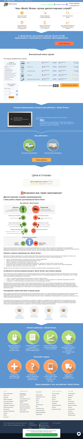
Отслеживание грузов (8, 403)
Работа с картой (23, 409)
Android (43, 28)
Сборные (37, 398)
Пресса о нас (6, 395)
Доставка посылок (39, 404)
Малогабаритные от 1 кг (40, 396)
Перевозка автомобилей (40, 412)
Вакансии (5, 413)
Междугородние (55, 401)
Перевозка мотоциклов (56, 405)
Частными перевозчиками (29, 153)
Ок (41, 434)
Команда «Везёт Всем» (8, 393)
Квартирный (70, 395)
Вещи (37, 406)
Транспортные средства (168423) (10, 73)
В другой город (71, 401)
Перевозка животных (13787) (10, 74)
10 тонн (37, 402)
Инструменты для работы (25, 405)
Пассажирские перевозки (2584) (10, 75)
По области (70, 411)
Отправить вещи (71, 403)
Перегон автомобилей (40, 410)
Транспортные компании (8, 401)
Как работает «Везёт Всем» (9, 411)
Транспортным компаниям (25, 407)
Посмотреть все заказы (69, 85)
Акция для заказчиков (8, 399)
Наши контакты (6, 409)
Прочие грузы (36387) (8, 79)
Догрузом (54, 407)
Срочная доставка (55, 393)
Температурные (39, 414)
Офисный (70, 397)
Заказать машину (39, 394)
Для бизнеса (6, 416)
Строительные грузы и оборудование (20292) (9, 70)
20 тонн (37, 400)
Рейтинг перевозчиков (24, 403)
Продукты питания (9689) (9, 77)
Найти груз (22, 396)
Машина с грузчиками (72, 405)
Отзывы (5, 414)
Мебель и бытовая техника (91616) (9, 66)
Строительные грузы (40, 408)
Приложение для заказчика (9, 405)
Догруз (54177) (7, 78)
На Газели (70, 407)
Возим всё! (6, 397)
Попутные (54, 397)
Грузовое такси (71, 413)
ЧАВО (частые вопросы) (8, 407)
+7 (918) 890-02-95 (74, 5)
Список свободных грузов (25, 398)
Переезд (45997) (8, 68)
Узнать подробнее (42, 384)
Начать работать (64, 43)
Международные (71, 409)
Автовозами (54, 403)
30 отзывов (50, 183)
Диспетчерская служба (24, 411)
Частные (53, 399)
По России (54, 395)
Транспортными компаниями (53, 153)
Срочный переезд (71, 393)
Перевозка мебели (71, 414)
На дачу (69, 399)
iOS (48, 28)
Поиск (11, 97)
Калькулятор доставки (56, 409)
